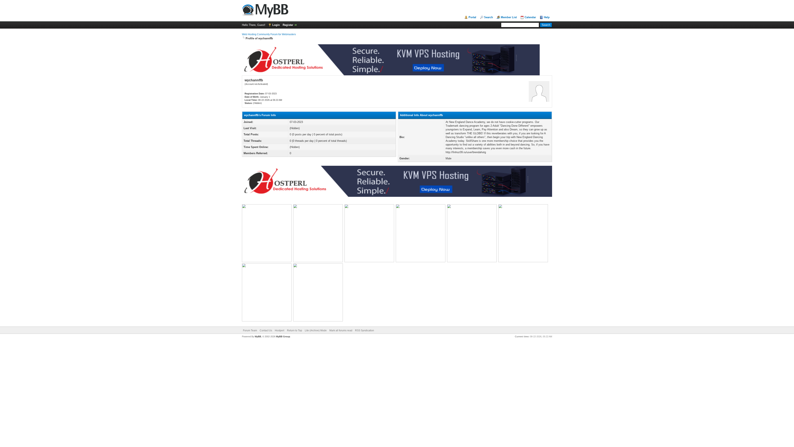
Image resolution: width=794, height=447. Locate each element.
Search (488, 17)
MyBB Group (283, 336)
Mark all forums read (340, 330)
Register (288, 24)
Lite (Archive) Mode (316, 330)
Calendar (530, 17)
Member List (509, 17)
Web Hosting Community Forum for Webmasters (269, 34)
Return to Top (294, 330)
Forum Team (250, 330)
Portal (472, 17)
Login (276, 24)
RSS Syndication (364, 330)
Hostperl (279, 330)
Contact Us (266, 330)
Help (547, 17)
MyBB (258, 336)
